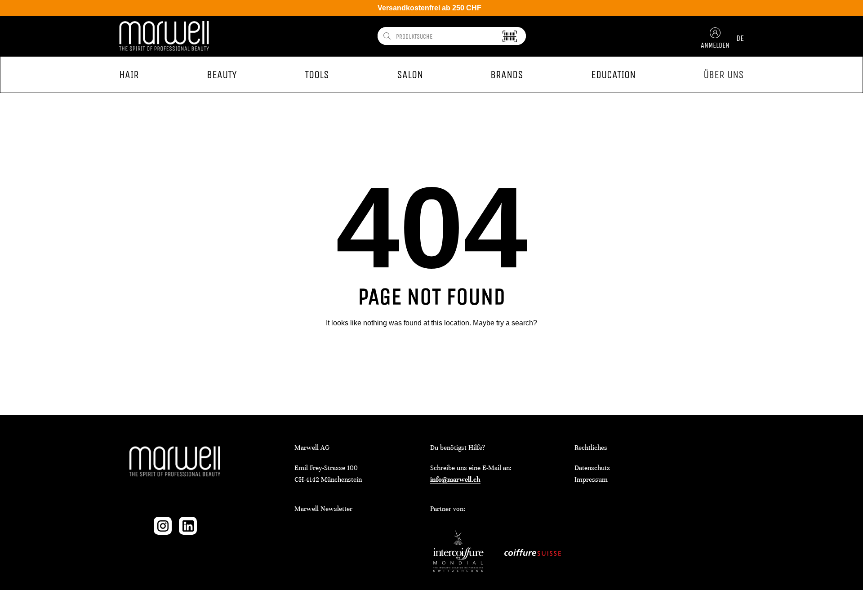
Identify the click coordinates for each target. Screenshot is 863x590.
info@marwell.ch (455, 479)
